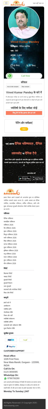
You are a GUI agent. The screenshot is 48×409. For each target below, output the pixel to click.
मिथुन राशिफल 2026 (10, 234)
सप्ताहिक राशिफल (9, 222)
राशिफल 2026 (8, 225)
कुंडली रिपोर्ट (8, 280)
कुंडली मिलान (8, 283)
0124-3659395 (11, 372)
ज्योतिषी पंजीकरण (9, 319)
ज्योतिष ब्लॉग (7, 309)
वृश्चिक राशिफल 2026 (11, 251)
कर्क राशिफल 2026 (10, 238)
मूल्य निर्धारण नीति (9, 328)
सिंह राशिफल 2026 (10, 241)
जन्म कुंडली (7, 286)
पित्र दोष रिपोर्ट (8, 293)
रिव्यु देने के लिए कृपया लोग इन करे (24, 113)
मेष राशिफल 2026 (9, 228)
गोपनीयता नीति (8, 312)
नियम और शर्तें (8, 315)
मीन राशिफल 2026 (10, 263)
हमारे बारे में (7, 303)
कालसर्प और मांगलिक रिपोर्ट (12, 289)
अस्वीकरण (7, 306)
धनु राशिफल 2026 (10, 254)
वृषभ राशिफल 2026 (10, 231)
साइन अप (41, 3)
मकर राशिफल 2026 (10, 257)
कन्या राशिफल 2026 (10, 244)
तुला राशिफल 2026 (10, 247)
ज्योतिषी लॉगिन (8, 322)
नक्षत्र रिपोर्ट (7, 277)
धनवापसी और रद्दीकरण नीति (12, 325)
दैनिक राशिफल (8, 218)
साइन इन (35, 3)
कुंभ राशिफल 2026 (10, 260)
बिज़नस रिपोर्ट (8, 273)
